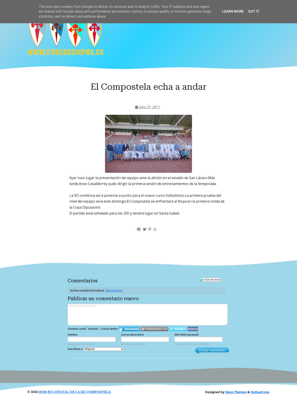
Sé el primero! (114, 290)
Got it (253, 11)
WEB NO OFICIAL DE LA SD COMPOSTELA (75, 392)
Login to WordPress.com (154, 329)
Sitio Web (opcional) (186, 334)
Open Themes (236, 392)
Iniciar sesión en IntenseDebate (129, 329)
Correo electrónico (132, 334)
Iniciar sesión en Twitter (178, 329)
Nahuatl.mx (260, 392)
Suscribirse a (75, 349)
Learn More (233, 11)
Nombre (73, 334)
